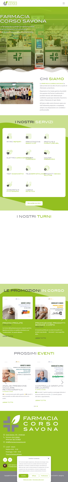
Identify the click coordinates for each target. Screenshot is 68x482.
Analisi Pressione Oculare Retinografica (14, 388)
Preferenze (44, 475)
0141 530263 (16, 437)
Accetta (23, 475)
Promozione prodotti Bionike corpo (50, 324)
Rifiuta (34, 475)
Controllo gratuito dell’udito (49, 387)
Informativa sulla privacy (38, 479)
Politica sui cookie (27, 479)
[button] (48, 458)
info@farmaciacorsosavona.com (16, 442)
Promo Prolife (12, 323)
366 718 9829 (17, 439)
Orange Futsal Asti (14, 466)
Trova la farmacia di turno (14, 454)
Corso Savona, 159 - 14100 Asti (15, 434)
